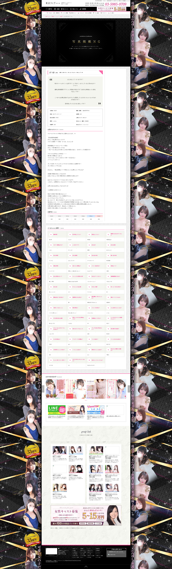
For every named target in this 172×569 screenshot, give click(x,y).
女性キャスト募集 (91, 555)
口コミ (82, 557)
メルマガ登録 (83, 555)
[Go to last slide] (43, 389)
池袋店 (82, 548)
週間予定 (50, 9)
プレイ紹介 (97, 12)
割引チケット (73, 12)
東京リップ (75, 548)
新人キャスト (66, 9)
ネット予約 (98, 557)
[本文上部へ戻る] (86, 566)
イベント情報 (65, 12)
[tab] (85, 400)
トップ (89, 548)
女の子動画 (89, 12)
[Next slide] (129, 389)
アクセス (50, 12)
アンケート (105, 12)
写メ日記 (89, 557)
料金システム (75, 9)
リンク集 (111, 12)
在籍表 (58, 9)
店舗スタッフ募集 (99, 555)
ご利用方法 (57, 12)
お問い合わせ (75, 555)
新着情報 (84, 9)
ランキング (82, 12)
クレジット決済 (76, 557)
